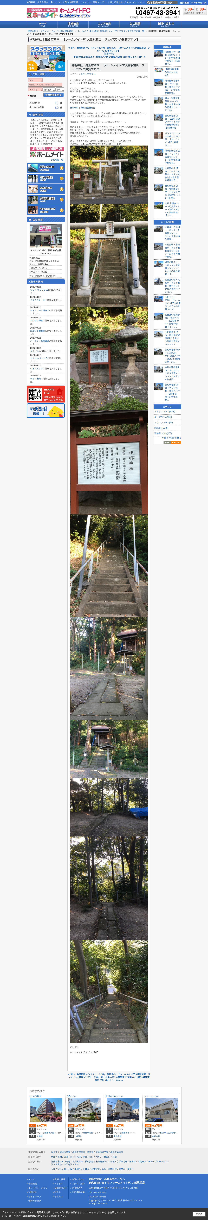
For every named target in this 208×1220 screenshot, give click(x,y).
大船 (52, 1133)
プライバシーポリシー (39, 1188)
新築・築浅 (59, 1179)
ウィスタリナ (36, 368)
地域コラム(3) (160, 428)
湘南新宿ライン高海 (60, 1161)
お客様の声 (77, 1188)
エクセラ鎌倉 (36, 320)
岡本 (98, 1157)
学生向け (58, 1196)
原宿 (114, 1157)
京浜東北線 (122, 1161)
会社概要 (32, 1183)
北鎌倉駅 (118, 1136)
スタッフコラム (88, 74)
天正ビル (34, 351)
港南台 (122, 1169)
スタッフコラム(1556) (164, 411)
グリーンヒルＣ (151, 1096)
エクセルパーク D (38, 358)
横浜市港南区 (116, 1152)
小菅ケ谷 (174, 1133)
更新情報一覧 (57, 160)
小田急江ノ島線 (71, 1164)
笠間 (60, 1157)
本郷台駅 (156, 1136)
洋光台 (77, 1157)
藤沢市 (90, 1152)
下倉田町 (106, 1157)
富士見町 (62, 1169)
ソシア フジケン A (39, 290)
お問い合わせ (78, 1179)
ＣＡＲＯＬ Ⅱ (37, 300)
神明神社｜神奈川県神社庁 (82, 108)
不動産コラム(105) (163, 433)
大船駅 (40, 1136)
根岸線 (132, 1161)
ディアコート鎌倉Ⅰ (39, 310)
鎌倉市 (47, 1133)
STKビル (71, 1096)
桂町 (91, 1157)
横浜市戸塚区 (78, 1152)
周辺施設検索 (78, 1192)
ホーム (31, 1179)
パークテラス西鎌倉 (39, 341)
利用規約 (32, 1192)
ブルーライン (161, 1161)
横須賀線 (89, 1161)
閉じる (199, 1214)
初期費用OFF (60, 1188)
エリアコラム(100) (163, 417)
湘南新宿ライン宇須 (105, 1161)
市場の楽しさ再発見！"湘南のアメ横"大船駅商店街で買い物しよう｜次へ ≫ (109, 56)
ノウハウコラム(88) (163, 422)
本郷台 (77, 1169)
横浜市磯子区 (102, 1152)
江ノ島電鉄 (56, 1164)
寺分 (85, 1157)
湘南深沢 (95, 1169)
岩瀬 (66, 1157)
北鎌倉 (86, 1169)
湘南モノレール (145, 1161)
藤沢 (104, 1169)
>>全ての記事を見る (171, 437)
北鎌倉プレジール (114, 1096)
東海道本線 (77, 1161)
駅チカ (57, 1192)
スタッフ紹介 (78, 1183)
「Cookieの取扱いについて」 (34, 1216)
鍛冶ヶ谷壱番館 (37, 330)
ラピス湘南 (35, 378)
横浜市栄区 (165, 1133)
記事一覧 (109, 53)
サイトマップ (34, 1196)
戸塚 (70, 1169)
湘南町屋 (112, 1169)
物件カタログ (34, 1201)
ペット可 (58, 1183)
